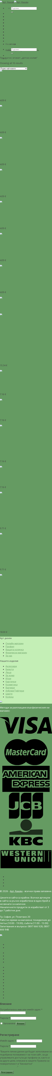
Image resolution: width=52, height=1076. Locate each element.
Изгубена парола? (10, 1028)
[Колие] (12, 298)
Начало (10, 952)
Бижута (10, 16)
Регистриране (6, 1072)
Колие (3, 306)
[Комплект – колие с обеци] (26, 618)
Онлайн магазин (14, 643)
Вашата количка (15, 649)
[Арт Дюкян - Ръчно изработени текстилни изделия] (14, 2)
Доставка (11, 885)
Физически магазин (16, 25)
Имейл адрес (8, 1040)
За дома (10, 22)
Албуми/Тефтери (15, 37)
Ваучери (10, 34)
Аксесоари (11, 13)
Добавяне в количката (12, 103)
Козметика (11, 31)
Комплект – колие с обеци (14, 626)
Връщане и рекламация (19, 879)
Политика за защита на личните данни (27, 882)
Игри (8, 25)
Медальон (5, 95)
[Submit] (12, 53)
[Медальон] (26, 86)
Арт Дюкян (16, 891)
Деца (8, 19)
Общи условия (13, 876)
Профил (10, 646)
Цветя (9, 41)
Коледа (9, 44)
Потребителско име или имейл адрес (21, 1009)
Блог (8, 958)
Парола (5, 1018)
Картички (11, 28)
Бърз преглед (7, 89)
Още (2, 312)
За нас (9, 655)
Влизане (20, 1024)
